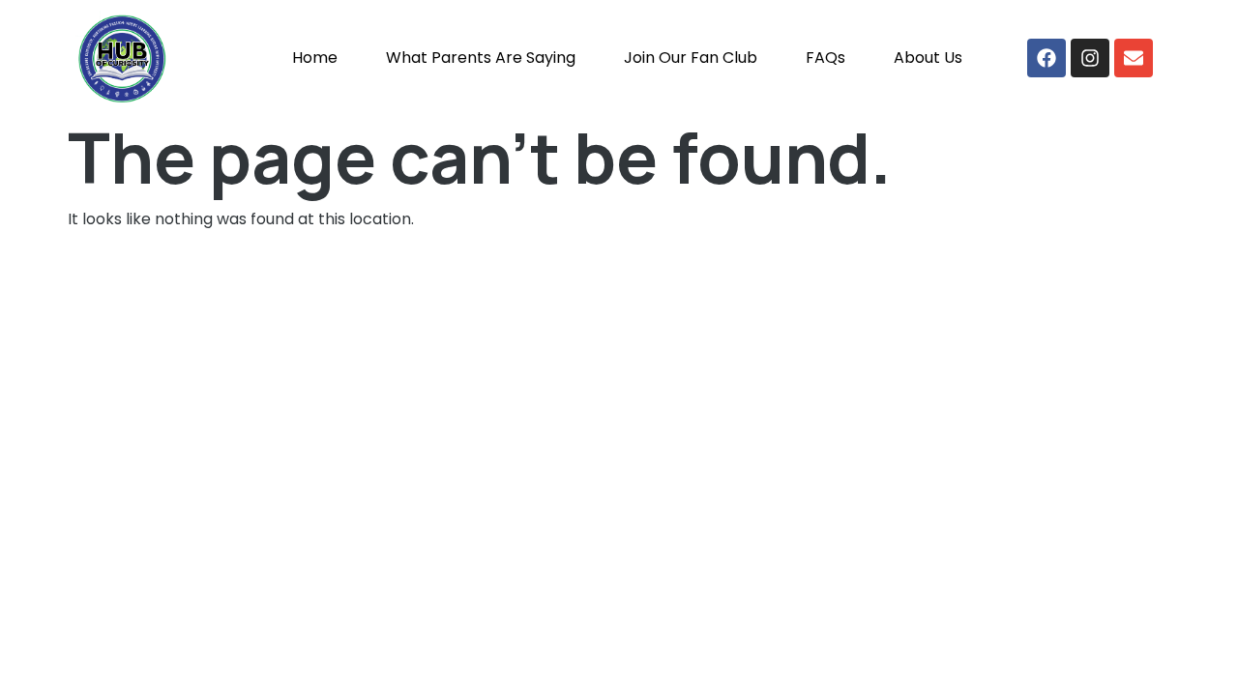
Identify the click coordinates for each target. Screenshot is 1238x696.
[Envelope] (1133, 58)
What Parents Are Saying (480, 57)
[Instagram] (1090, 58)
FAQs (825, 57)
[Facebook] (1046, 58)
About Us (928, 57)
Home (315, 57)
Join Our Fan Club (690, 57)
